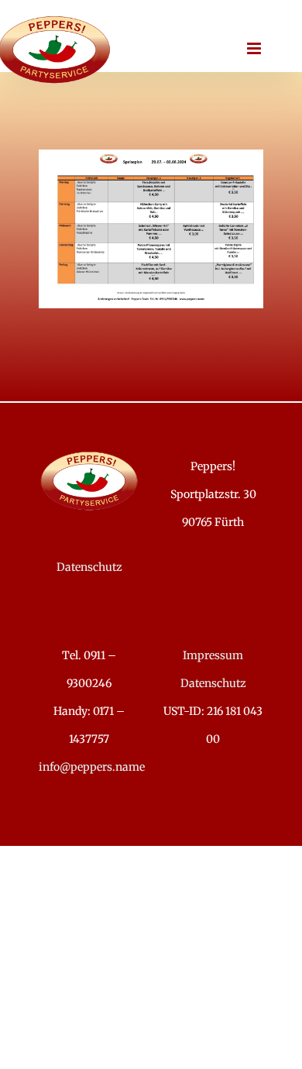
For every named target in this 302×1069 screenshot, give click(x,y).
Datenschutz (89, 567)
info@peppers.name (92, 767)
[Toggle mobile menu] (255, 48)
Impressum (213, 655)
